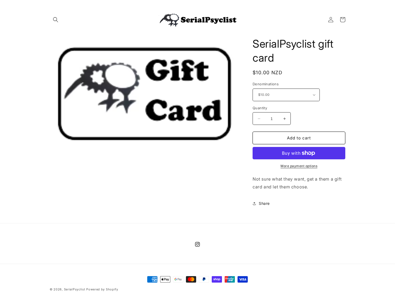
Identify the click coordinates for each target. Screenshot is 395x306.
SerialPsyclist (74, 289)
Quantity (260, 108)
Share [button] (264, 203)
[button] (56, 20)
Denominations (266, 84)
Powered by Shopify (102, 289)
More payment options (299, 166)
